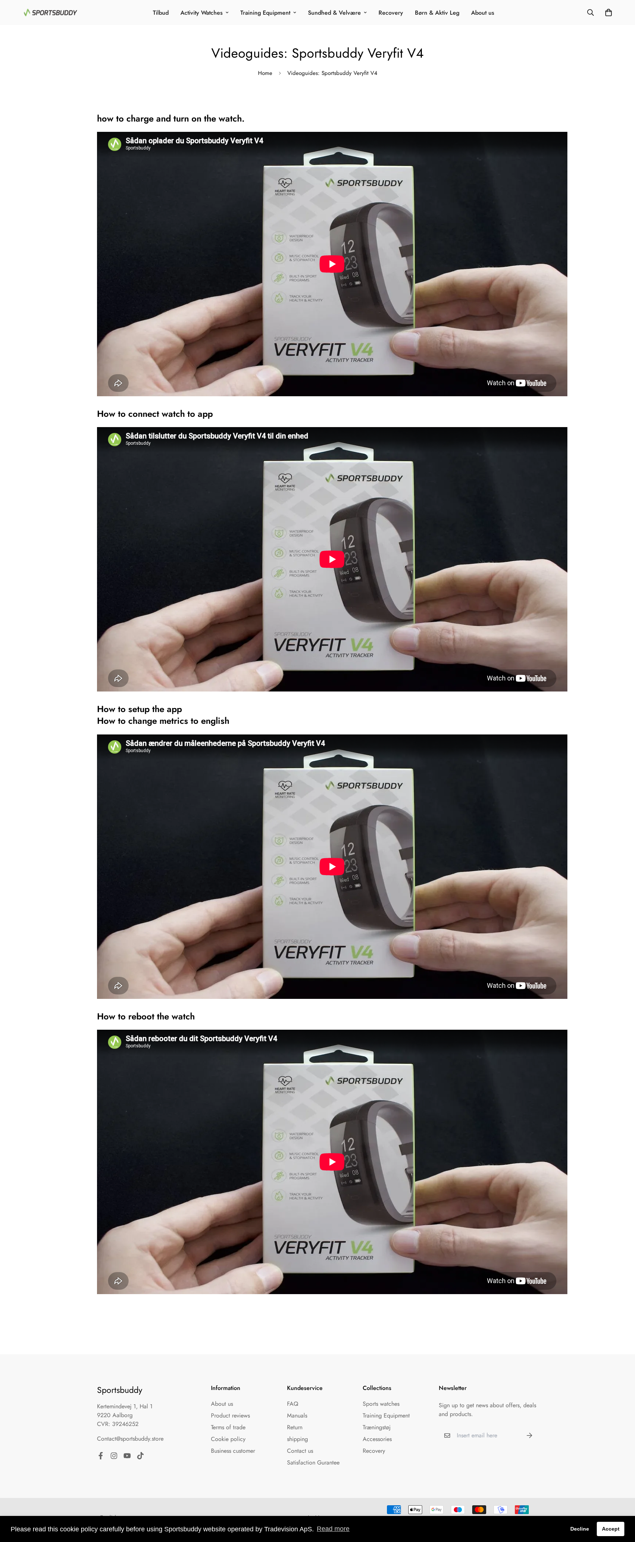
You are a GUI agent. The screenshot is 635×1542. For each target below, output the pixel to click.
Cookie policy (228, 1439)
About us (482, 12)
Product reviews (230, 1415)
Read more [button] (333, 1528)
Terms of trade (228, 1427)
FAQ (292, 1404)
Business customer (233, 1451)
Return (294, 1427)
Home (265, 73)
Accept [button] (611, 1529)
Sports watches (381, 1404)
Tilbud (161, 12)
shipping (297, 1439)
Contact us (300, 1451)
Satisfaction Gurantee (313, 1462)
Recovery (391, 12)
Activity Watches (201, 12)
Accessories (377, 1439)
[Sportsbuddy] (50, 12)
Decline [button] (579, 1529)
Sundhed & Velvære (334, 12)
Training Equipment (265, 12)
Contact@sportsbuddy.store (130, 1438)
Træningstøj (377, 1427)
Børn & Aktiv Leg (437, 12)
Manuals (297, 1415)
